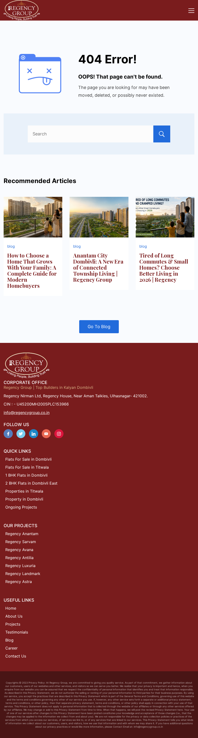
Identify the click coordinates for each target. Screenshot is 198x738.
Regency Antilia (19, 557)
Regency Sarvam (20, 541)
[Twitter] (21, 433)
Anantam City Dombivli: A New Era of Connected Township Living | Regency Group (98, 267)
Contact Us (15, 656)
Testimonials (16, 632)
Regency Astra (18, 581)
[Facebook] (8, 433)
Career (11, 648)
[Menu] (191, 10)
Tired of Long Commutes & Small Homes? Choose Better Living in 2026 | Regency (163, 267)
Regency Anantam (21, 533)
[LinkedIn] (33, 433)
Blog (9, 640)
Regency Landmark (22, 573)
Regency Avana (19, 549)
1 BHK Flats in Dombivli (26, 475)
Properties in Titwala (24, 491)
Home (10, 608)
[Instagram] (59, 433)
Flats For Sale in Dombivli (28, 459)
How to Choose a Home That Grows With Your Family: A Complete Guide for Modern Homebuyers (32, 270)
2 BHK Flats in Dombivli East (31, 483)
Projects (12, 624)
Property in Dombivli (24, 499)
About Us (13, 616)
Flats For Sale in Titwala (27, 467)
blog (11, 246)
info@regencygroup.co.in (27, 412)
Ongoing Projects (21, 507)
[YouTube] (46, 433)
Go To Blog (99, 326)
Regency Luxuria (20, 565)
